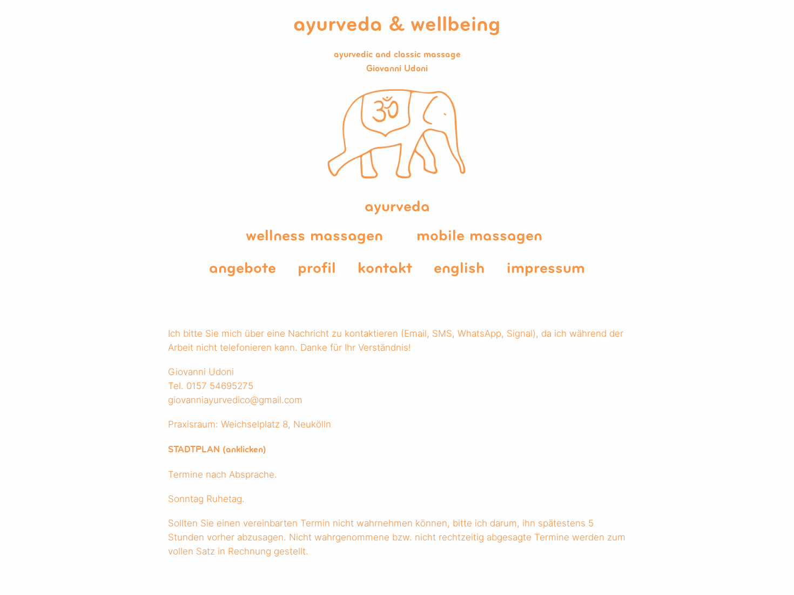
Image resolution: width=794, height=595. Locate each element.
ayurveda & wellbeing (397, 25)
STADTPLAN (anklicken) (217, 449)
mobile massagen (479, 236)
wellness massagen (314, 236)
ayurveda (397, 207)
